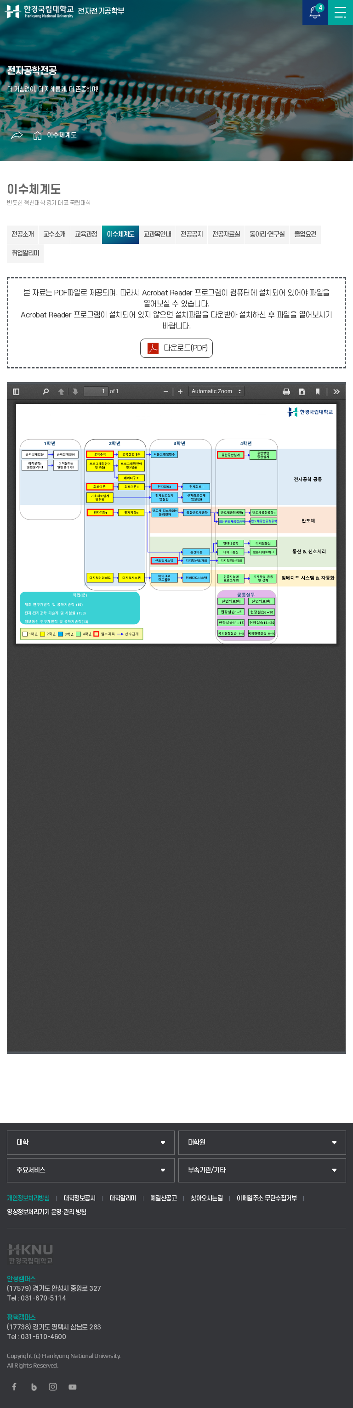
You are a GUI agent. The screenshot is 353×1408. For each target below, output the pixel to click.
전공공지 (192, 234)
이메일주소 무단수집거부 (266, 1198)
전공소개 (22, 234)
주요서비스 (31, 1170)
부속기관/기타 (207, 1170)
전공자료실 (226, 234)
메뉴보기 (340, 12)
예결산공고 (163, 1198)
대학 (22, 1143)
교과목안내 (157, 234)
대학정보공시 (79, 1198)
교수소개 (54, 234)
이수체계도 (62, 135)
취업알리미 (25, 253)
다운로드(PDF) (186, 348)
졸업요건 (305, 234)
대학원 (196, 1143)
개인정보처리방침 (28, 1198)
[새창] (14, 1387)
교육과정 (86, 234)
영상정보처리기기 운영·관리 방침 (46, 1212)
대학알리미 (122, 1198)
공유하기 (17, 135)
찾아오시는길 (206, 1198)
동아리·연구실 (267, 234)
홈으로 (37, 135)
